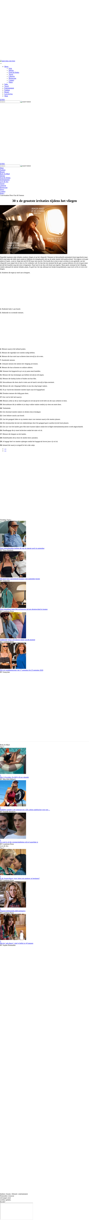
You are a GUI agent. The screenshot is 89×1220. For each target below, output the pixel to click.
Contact (11, 80)
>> (5, 451)
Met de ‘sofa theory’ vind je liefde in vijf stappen (16, 943)
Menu (6, 66)
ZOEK (2, 100)
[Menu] (1, 63)
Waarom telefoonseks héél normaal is (12, 911)
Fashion (7, 90)
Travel (11, 74)
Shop (6, 96)
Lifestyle (12, 76)
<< (5, 449)
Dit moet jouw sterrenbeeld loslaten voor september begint (20, 579)
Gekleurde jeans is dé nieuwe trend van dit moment (17, 640)
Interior (11, 70)
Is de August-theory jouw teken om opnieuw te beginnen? (20, 878)
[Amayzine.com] (7, 61)
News (2, 189)
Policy (11, 82)
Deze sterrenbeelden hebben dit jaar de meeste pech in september (22, 548)
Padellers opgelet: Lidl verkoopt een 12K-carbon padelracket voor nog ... (25, 810)
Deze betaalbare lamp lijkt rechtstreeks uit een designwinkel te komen (24, 609)
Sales (6, 84)
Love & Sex (8, 94)
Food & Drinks (14, 72)
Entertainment (9, 88)
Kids (10, 68)
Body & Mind (5, 174)
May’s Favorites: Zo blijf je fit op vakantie (14, 777)
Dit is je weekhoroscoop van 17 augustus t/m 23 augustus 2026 (21, 670)
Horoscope (12, 78)
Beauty (6, 92)
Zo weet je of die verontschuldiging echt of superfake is (19, 842)
